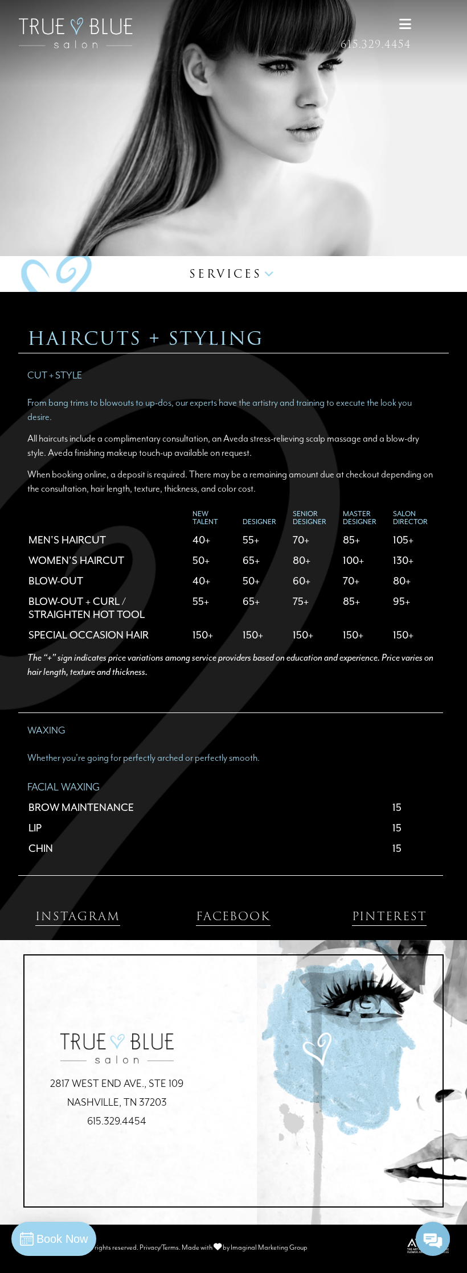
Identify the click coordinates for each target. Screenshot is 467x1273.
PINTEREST (389, 916)
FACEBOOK (233, 916)
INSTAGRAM (77, 916)
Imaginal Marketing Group (269, 1247)
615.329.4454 (376, 44)
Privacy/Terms (159, 1247)
